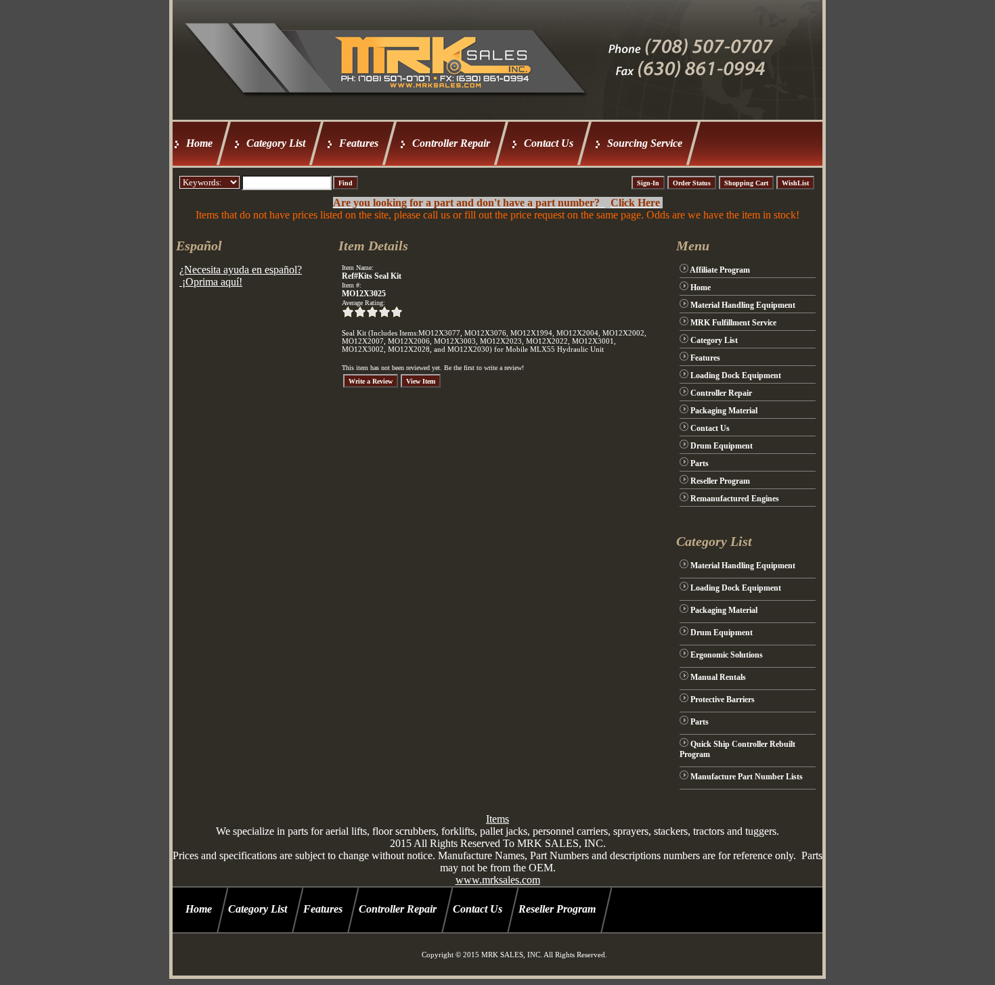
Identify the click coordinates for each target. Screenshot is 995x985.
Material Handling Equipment (742, 305)
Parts (699, 463)
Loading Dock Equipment (735, 375)
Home (199, 143)
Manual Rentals (718, 677)
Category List (275, 143)
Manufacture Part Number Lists (746, 776)
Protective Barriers (722, 699)
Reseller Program (720, 481)
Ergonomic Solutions (726, 655)
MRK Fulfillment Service (733, 322)
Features (358, 143)
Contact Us (548, 143)
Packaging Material (723, 410)
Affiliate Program (720, 270)
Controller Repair (451, 143)
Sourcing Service (644, 143)
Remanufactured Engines (734, 498)
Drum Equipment (721, 446)
